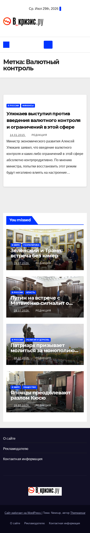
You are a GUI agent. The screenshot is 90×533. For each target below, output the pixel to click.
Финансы (28, 105)
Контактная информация (22, 459)
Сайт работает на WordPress (23, 512)
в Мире (16, 245)
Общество (29, 387)
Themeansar (77, 512)
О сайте (9, 438)
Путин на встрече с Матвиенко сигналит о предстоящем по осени (40, 303)
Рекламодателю (15, 449)
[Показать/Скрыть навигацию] (48, 45)
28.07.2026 (22, 263)
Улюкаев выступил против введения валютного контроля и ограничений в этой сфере (43, 120)
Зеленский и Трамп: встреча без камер (36, 253)
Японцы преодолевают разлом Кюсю (40, 395)
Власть (30, 292)
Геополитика (31, 245)
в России (13, 105)
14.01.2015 (18, 135)
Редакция (39, 135)
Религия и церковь (37, 340)
